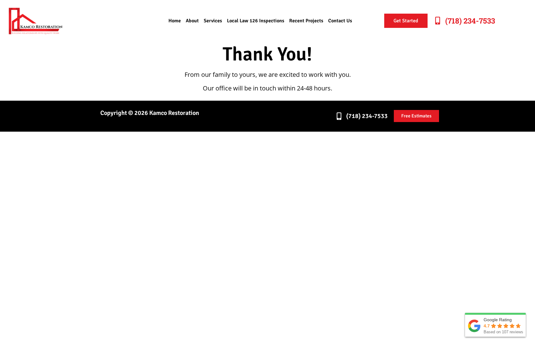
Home (174, 21)
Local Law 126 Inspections (255, 21)
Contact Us (340, 21)
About (192, 21)
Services (213, 21)
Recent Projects (306, 21)
